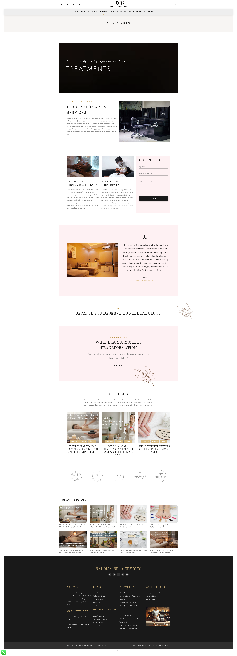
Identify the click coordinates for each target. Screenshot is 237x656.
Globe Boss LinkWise (122, 650)
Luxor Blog (140, 11)
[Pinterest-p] (118, 574)
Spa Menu (94, 11)
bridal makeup (110, 124)
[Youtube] (127, 574)
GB (105, 645)
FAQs (131, 11)
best (135, 402)
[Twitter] (114, 574)
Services (102, 11)
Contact (150, 11)
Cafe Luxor (123, 11)
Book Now (112, 11)
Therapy (92, 441)
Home (77, 11)
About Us (84, 11)
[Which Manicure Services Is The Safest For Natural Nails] (154, 427)
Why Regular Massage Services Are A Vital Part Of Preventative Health (82, 449)
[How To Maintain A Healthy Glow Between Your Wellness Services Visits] (118, 427)
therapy (82, 129)
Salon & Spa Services (118, 569)
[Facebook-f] (109, 574)
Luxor (105, 129)
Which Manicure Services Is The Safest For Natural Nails (154, 449)
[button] (118, 365)
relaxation (149, 405)
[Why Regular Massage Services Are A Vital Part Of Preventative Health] (83, 427)
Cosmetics (74, 441)
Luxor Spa (113, 358)
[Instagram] (122, 574)
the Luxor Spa (124, 400)
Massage (83, 441)
